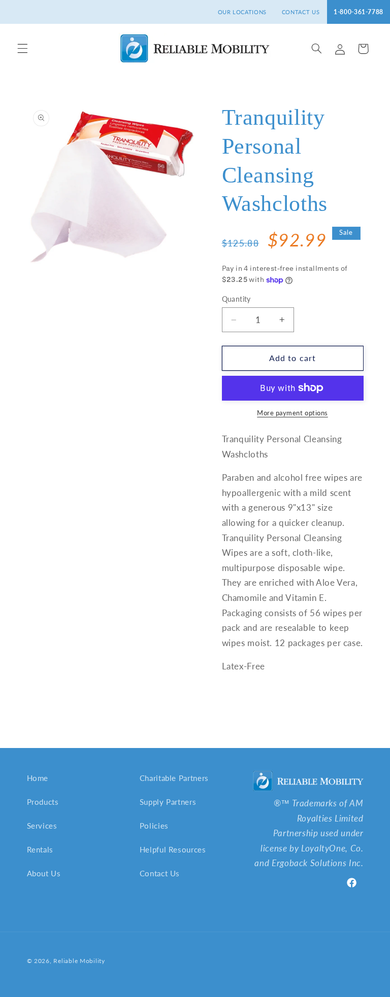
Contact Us (160, 873)
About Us (44, 873)
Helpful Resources (173, 849)
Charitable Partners (174, 777)
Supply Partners (168, 801)
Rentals (40, 849)
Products (43, 801)
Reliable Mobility (79, 960)
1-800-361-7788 (358, 12)
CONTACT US (300, 12)
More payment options (292, 413)
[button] (22, 48)
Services (42, 825)
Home (38, 777)
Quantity (236, 299)
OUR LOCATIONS (242, 12)
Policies (154, 825)
